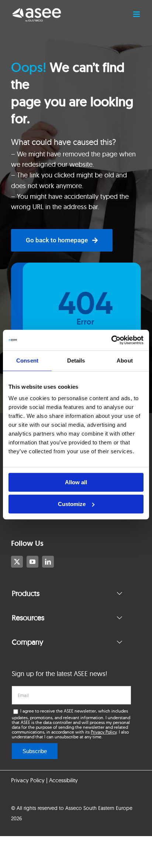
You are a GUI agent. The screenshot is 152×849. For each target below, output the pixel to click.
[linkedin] (48, 562)
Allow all (76, 482)
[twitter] (17, 562)
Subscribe (35, 751)
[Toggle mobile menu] (137, 14)
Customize (72, 504)
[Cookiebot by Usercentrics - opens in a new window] (111, 340)
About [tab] (125, 360)
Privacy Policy (104, 732)
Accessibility (63, 780)
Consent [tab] (27, 360)
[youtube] (32, 562)
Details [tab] (76, 360)
